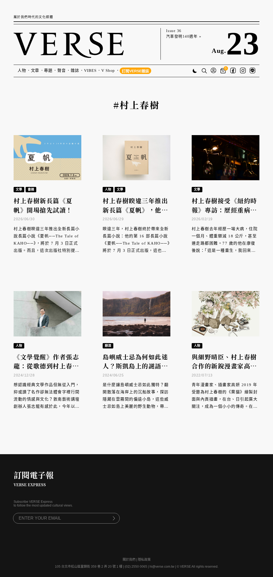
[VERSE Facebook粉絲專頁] (233, 71)
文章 (35, 70)
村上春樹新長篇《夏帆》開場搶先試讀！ (43, 205)
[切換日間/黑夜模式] (195, 71)
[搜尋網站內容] (204, 71)
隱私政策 (144, 560)
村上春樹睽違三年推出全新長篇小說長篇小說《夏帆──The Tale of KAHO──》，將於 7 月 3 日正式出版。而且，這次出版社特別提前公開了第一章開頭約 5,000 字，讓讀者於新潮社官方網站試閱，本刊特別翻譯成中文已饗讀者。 (47, 250)
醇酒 (108, 346)
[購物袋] (223, 71)
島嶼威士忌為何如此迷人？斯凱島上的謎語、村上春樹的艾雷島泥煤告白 (135, 370)
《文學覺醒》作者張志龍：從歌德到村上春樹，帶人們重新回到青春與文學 (46, 370)
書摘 (31, 189)
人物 (22, 70)
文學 (19, 189)
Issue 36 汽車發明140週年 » (184, 33)
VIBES (90, 70)
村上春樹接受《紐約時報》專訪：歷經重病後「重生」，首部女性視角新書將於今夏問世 (224, 214)
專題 (48, 70)
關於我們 (129, 560)
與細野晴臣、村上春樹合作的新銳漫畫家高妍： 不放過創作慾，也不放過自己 (225, 370)
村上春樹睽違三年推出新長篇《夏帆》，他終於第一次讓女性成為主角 (135, 214)
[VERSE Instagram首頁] (243, 71)
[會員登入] (213, 71)
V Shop (108, 70)
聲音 (61, 70)
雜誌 (75, 70)
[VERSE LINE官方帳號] (252, 71)
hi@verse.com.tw (162, 566)
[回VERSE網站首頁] (69, 44)
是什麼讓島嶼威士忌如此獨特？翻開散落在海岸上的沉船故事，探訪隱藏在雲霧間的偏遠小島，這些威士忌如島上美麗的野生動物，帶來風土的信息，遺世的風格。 (136, 399)
